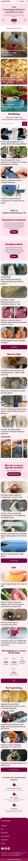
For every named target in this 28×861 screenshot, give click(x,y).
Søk (24, 123)
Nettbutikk (4, 840)
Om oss (3, 843)
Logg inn (22, 1)
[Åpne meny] (27, 1)
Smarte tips (14, 354)
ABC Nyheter (16, 852)
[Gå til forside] (9, 1)
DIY (14, 567)
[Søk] (18, 1)
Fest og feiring (14, 688)
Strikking (14, 114)
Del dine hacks (14, 474)
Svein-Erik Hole (19, 854)
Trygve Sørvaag (16, 855)
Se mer (14, 20)
